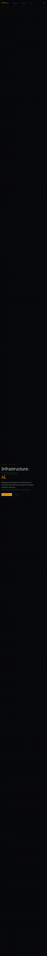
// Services (15, 2)
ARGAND (4, 2)
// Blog (37, 2)
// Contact (23, 2)
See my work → (6, 494)
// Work (8, 2)
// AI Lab (30, 2)
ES (44, 2)
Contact (17, 494)
